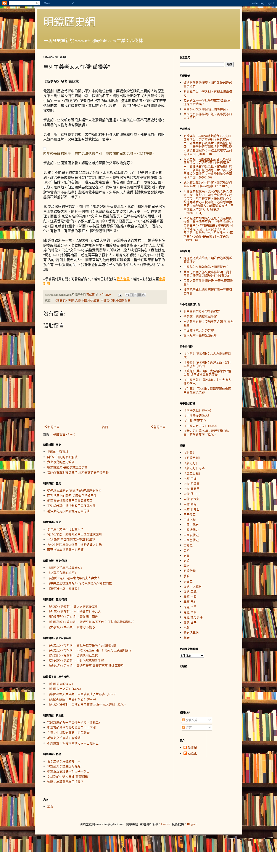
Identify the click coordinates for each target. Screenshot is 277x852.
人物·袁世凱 (192, 499)
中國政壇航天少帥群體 (199, 330)
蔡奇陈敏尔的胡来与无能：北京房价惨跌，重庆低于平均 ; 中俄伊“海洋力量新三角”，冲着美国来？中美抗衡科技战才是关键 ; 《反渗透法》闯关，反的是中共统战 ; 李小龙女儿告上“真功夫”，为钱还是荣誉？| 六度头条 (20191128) (208, 229)
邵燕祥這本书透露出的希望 (65, 550)
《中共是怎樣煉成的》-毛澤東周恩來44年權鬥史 (79, 583)
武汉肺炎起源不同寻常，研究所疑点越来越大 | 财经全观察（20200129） (208, 184)
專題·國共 (190, 622)
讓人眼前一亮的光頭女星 (200, 335)
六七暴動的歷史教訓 (60, 462)
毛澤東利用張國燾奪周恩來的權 (68, 511)
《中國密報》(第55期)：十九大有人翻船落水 (207, 381)
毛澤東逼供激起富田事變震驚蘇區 (70, 500)
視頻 (187, 627)
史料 (187, 550)
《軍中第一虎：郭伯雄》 (64, 588)
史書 (187, 555)
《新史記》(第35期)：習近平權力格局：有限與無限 (81, 645)
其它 (187, 566)
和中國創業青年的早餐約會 (202, 311)
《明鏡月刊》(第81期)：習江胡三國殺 (72, 617)
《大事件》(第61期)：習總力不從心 (71, 627)
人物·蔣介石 (192, 509)
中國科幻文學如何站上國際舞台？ (206, 109)
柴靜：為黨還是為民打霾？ (65, 782)
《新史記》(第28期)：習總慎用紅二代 (72, 655)
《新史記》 (191, 463)
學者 (187, 638)
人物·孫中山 (192, 494)
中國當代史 (123, 300)
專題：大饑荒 (193, 586)
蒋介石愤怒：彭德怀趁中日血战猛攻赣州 (74, 534)
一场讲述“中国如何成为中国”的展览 (71, 539)
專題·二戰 (190, 591)
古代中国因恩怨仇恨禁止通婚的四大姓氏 (74, 544)
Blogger (191, 824)
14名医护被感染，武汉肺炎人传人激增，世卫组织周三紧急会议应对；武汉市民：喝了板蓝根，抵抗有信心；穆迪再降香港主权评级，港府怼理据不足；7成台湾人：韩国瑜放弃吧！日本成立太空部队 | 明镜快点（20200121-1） (209, 202)
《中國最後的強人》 (60, 684)
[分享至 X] (135, 295)
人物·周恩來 (192, 488)
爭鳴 (187, 576)
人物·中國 (81, 300)
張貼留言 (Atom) (64, 434)
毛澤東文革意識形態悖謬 (64, 738)
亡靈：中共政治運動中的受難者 (68, 733)
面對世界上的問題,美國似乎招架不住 (72, 496)
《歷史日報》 (193, 473)
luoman (165, 824)
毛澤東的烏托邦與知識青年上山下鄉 (71, 727)
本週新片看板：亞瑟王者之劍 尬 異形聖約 (209, 323)
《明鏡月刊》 (193, 458)
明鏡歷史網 (69, 21)
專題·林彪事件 (193, 617)
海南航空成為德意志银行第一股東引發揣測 (208, 291)
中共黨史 (94, 300)
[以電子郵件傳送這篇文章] (127, 295)
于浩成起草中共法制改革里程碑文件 (71, 506)
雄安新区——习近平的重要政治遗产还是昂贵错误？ (208, 102)
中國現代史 (108, 300)
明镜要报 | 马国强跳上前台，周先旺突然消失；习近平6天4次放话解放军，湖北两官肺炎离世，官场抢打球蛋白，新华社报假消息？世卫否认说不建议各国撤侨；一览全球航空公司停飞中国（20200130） (208, 145)
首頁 (105, 427)
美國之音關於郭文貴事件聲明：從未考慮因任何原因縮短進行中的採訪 (208, 274)
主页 (50, 806)
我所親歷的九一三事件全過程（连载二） (74, 722)
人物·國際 (190, 504)
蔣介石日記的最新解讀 (62, 457)
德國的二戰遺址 (57, 452)
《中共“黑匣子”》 (195, 421)
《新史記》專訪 (64, 300)
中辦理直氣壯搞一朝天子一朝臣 (68, 771)
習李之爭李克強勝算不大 (64, 761)
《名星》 (190, 453)
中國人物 (190, 519)
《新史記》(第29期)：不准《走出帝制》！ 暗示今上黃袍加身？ (89, 650)
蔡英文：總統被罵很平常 (200, 316)
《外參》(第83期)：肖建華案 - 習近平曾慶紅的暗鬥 (207, 364)
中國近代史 (191, 530)
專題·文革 (190, 607)
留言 (188, 727)
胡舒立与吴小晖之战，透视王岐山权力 (208, 93)
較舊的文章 (158, 427)
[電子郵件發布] (119, 294)
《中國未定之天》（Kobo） (65, 689)
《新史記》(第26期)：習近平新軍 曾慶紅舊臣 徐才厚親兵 (85, 666)
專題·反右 (190, 602)
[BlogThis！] (131, 295)
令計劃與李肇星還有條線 (64, 766)
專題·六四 (190, 596)
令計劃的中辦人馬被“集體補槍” (68, 776)
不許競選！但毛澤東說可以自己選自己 (73, 743)
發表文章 (191, 720)
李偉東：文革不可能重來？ (65, 529)
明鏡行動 (190, 571)
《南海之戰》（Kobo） (198, 410)
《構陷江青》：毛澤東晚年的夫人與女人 (73, 578)
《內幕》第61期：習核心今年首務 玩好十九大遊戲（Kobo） (87, 704)
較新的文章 (52, 427)
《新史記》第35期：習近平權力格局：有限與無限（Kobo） (206, 432)
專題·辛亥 (190, 612)
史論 (187, 561)
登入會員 (123, 279)
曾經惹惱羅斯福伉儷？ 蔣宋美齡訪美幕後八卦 (78, 472)
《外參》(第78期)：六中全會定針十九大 (74, 611)
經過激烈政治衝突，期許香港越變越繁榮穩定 (208, 84)
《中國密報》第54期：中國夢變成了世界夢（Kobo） (82, 694)
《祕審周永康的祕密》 (62, 573)
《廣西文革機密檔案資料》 (65, 568)
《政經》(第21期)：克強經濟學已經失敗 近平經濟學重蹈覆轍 (207, 373)
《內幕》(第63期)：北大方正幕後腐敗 (72, 606)
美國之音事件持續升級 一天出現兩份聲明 (208, 282)
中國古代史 (191, 524)
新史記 (192, 747)
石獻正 (192, 753)
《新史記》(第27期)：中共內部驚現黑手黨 (75, 660)
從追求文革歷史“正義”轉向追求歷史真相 (74, 490)
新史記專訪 (191, 633)
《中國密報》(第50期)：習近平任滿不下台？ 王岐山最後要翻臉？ (91, 622)
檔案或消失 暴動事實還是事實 (67, 467)
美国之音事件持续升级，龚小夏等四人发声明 (208, 116)
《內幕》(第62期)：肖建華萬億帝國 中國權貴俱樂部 (207, 390)
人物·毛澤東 (192, 483)
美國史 (188, 581)
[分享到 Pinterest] (144, 295)
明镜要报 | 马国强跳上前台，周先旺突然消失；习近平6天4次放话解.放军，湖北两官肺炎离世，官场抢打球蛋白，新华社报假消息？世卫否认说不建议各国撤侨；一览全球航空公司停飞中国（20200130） (208, 168)
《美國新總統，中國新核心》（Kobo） (72, 699)
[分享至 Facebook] (139, 295)
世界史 (188, 545)
